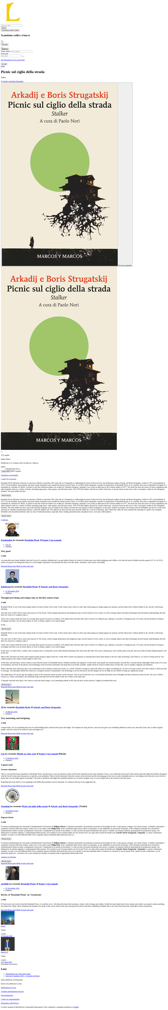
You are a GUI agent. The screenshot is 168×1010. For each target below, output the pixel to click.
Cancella (5, 44)
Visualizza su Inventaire (9, 475)
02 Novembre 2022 (12, 888)
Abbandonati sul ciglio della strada (17, 974)
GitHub (76, 1007)
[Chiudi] (2, 40)
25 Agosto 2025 (6, 936)
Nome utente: (6, 51)
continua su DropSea (8, 857)
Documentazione (7, 995)
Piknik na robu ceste (26, 754)
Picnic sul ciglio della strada (35, 806)
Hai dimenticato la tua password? (13, 60)
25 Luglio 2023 (6, 962)
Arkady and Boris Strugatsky (55, 587)
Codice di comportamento (10, 999)
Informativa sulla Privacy (10, 1003)
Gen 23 (8, 545)
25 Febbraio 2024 (11, 758)
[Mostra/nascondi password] (23, 56)
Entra (3, 66)
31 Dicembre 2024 (12, 591)
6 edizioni (4, 520)
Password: (4, 54)
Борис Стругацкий (51, 540)
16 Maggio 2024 (11, 712)
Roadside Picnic (32, 540)
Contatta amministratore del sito (12, 991)
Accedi (4, 64)
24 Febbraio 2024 (11, 811)
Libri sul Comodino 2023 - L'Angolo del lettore (22, 976)
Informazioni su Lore (8, 988)
